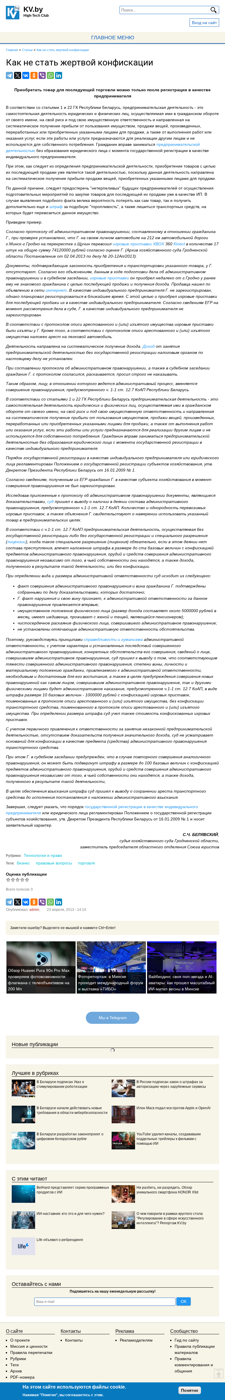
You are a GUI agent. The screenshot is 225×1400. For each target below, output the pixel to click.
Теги (14, 1364)
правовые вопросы (54, 863)
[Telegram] (9, 75)
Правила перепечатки (31, 1352)
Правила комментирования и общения (194, 1364)
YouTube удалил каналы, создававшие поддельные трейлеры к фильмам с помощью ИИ (169, 1139)
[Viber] (42, 75)
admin (34, 910)
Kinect (179, 244)
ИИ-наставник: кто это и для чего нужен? (71, 1214)
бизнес (23, 863)
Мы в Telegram (112, 1017)
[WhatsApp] (50, 75)
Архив (16, 1371)
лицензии (16, 541)
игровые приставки (132, 244)
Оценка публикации (26, 874)
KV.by (33, 9)
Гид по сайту (187, 1340)
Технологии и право (43, 855)
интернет (56, 290)
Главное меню (112, 37)
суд (51, 501)
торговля (86, 863)
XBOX (158, 244)
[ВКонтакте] (25, 75)
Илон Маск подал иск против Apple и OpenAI (173, 1108)
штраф (57, 206)
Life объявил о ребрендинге (60, 1240)
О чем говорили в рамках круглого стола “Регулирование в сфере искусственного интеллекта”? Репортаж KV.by (170, 1218)
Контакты (74, 1340)
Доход (149, 346)
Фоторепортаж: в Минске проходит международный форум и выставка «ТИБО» (110, 982)
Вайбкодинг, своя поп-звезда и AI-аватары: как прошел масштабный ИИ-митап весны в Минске (182, 982)
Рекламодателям (136, 1340)
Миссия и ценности (28, 1346)
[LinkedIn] (58, 75)
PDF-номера (22, 1377)
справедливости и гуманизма (113, 639)
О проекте (20, 1340)
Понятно (189, 1390)
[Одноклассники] (34, 75)
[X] (17, 75)
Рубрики (18, 1358)
